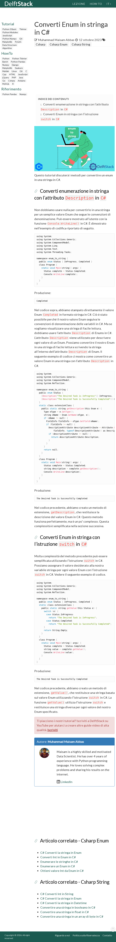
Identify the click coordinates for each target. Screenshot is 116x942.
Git (20, 38)
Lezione (78, 3)
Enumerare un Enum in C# (57, 866)
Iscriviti (52, 730)
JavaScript (7, 35)
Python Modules (10, 32)
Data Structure (9, 45)
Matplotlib (7, 42)
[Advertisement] (75, 71)
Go (3, 80)
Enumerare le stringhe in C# (59, 861)
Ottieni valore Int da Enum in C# (62, 870)
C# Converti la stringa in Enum (60, 852)
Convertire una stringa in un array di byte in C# (71, 916)
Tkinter (22, 29)
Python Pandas (18, 61)
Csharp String (81, 44)
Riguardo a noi (62, 935)
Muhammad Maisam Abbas (56, 40)
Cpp (4, 74)
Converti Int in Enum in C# (58, 857)
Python (5, 58)
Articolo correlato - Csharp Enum (74, 841)
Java (21, 77)
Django (15, 65)
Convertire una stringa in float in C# (64, 912)
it (108, 3)
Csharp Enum (58, 44)
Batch (5, 61)
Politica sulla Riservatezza (86, 935)
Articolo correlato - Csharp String (75, 882)
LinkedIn (66, 782)
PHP (14, 77)
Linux (14, 71)
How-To (96, 3)
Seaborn (19, 68)
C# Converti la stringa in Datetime (63, 903)
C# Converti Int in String (56, 894)
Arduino (21, 80)
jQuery (5, 77)
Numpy (5, 65)
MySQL (5, 84)
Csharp (11, 80)
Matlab (5, 71)
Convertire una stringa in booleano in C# (67, 907)
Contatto (107, 935)
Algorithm (7, 48)
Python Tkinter (19, 58)
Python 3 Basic (9, 29)
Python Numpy (9, 38)
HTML (12, 74)
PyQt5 (18, 42)
